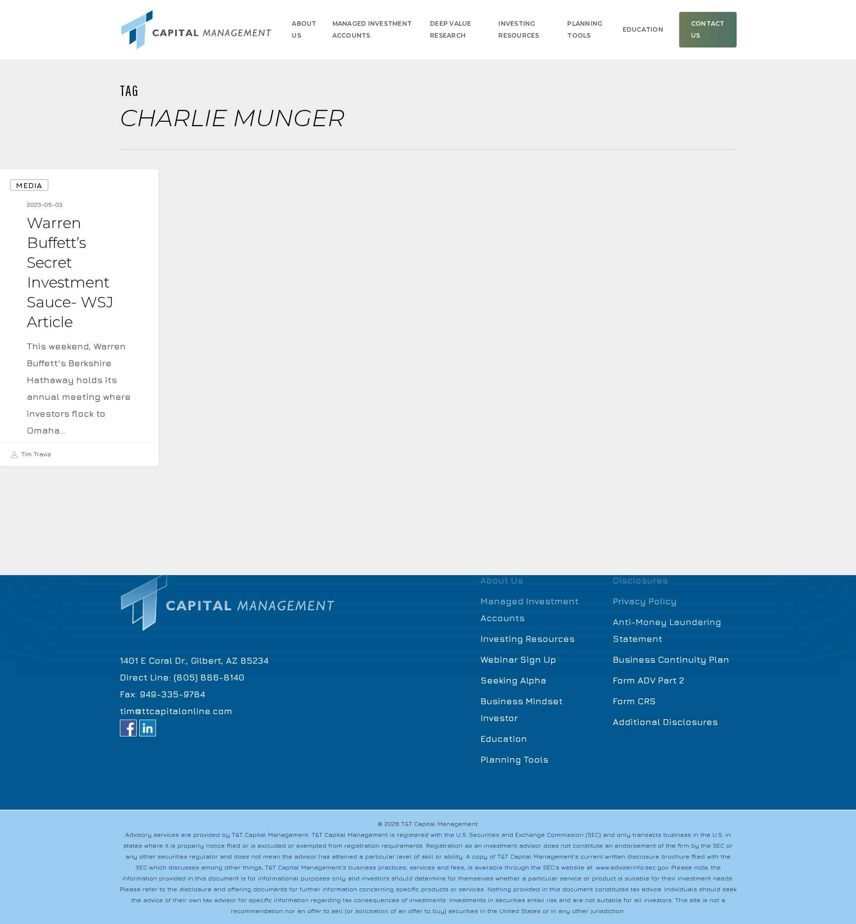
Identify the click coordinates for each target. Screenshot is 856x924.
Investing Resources (528, 638)
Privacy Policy (645, 601)
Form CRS (634, 701)
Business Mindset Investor (522, 709)
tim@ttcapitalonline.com (176, 711)
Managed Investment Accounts (530, 609)
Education (504, 738)
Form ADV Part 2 (648, 680)
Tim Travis (35, 454)
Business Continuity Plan (671, 659)
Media (29, 185)
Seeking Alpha (513, 680)
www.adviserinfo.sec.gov (632, 867)
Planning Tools (514, 759)
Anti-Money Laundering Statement (667, 630)
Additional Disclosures (665, 722)
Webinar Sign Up (518, 659)
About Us (502, 580)
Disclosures (640, 580)
